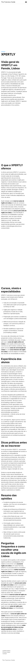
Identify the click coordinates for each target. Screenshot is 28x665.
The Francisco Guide (8, 2)
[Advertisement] (14, 26)
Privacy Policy (6, 652)
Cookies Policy (6, 650)
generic (3, 51)
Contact (5, 653)
